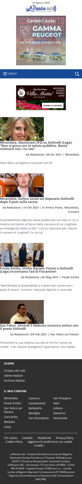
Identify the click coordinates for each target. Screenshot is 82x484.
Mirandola (72, 154)
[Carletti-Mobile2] (41, 64)
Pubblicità (44, 438)
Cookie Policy (14, 442)
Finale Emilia (70, 277)
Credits (39, 445)
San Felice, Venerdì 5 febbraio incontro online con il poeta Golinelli (39, 327)
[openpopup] (77, 74)
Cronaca (73, 212)
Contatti (27, 438)
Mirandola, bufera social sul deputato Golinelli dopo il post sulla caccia (37, 200)
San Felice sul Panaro (64, 334)
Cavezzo (34, 398)
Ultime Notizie (13, 375)
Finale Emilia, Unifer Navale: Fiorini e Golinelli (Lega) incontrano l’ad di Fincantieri (36, 270)
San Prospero (62, 398)
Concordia (11, 417)
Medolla (9, 422)
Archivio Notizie (14, 380)
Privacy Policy (65, 438)
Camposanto (37, 403)
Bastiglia (34, 413)
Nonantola (60, 418)
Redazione (37, 154)
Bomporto (35, 408)
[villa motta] (41, 97)
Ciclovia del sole (14, 370)
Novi (56, 403)
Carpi (7, 427)
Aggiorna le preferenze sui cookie (50, 442)
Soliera (57, 408)
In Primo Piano (52, 207)
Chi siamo (10, 438)
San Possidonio (39, 418)
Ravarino (59, 413)
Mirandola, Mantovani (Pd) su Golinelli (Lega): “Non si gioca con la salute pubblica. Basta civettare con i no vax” (36, 145)
